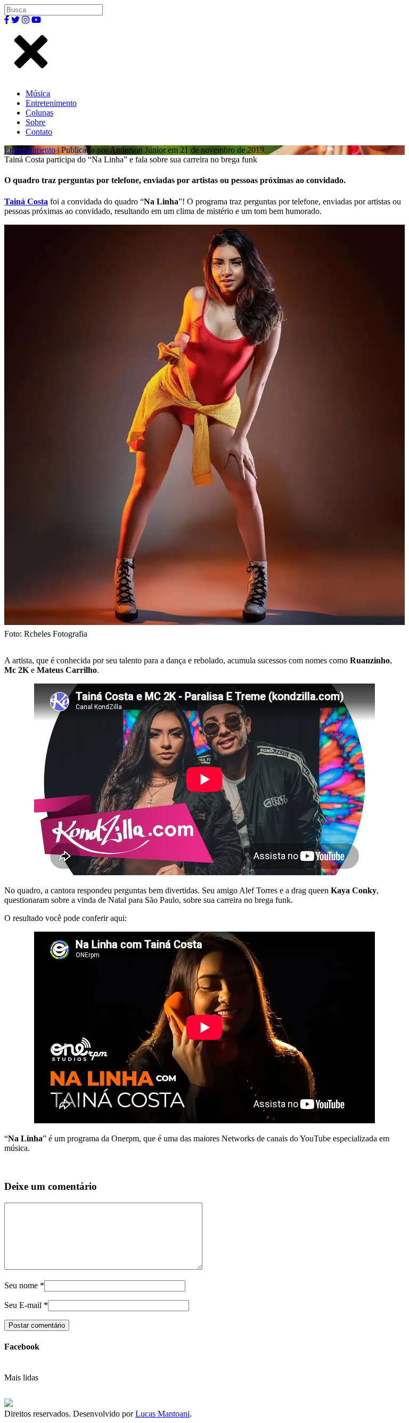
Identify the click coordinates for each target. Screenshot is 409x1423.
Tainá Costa (26, 201)
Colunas (39, 112)
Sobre (35, 122)
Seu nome (21, 1285)
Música (38, 93)
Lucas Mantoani (162, 1413)
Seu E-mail (23, 1305)
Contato (39, 131)
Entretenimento (51, 103)
